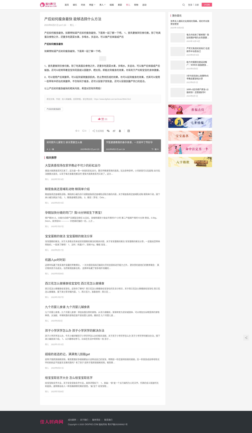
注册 (197, 4)
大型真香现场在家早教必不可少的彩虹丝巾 (72, 165)
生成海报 (99, 130)
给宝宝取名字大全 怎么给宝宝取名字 (69, 378)
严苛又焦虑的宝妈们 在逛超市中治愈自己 (198, 50)
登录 (190, 4)
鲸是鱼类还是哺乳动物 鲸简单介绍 (67, 189)
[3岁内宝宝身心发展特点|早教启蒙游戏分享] (177, 75)
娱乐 (75, 4)
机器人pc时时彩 (55, 260)
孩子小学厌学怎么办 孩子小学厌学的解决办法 (74, 330)
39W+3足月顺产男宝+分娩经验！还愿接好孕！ (198, 91)
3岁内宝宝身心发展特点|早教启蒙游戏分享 (198, 77)
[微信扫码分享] (108, 130)
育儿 (128, 4)
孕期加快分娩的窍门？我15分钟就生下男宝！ (74, 213)
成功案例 (72, 419)
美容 (120, 4)
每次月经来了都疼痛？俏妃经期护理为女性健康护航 (198, 37)
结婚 (112, 4)
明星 (91, 4)
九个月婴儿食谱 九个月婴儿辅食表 (67, 307)
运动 (144, 4)
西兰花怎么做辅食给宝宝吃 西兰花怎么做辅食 (74, 283)
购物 (136, 4)
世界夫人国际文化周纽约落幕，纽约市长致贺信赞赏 (189, 22)
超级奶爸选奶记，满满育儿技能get (67, 354)
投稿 (208, 4)
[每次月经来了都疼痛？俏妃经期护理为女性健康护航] (177, 34)
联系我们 (108, 419)
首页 (67, 4)
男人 (101, 4)
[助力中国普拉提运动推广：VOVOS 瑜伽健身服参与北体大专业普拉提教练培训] (177, 62)
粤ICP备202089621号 (118, 424)
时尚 (83, 4)
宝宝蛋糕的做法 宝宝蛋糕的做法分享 (69, 236)
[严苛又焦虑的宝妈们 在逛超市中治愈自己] (177, 48)
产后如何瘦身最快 (54, 109)
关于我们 (84, 419)
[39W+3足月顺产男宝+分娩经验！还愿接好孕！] (177, 89)
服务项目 (96, 419)
